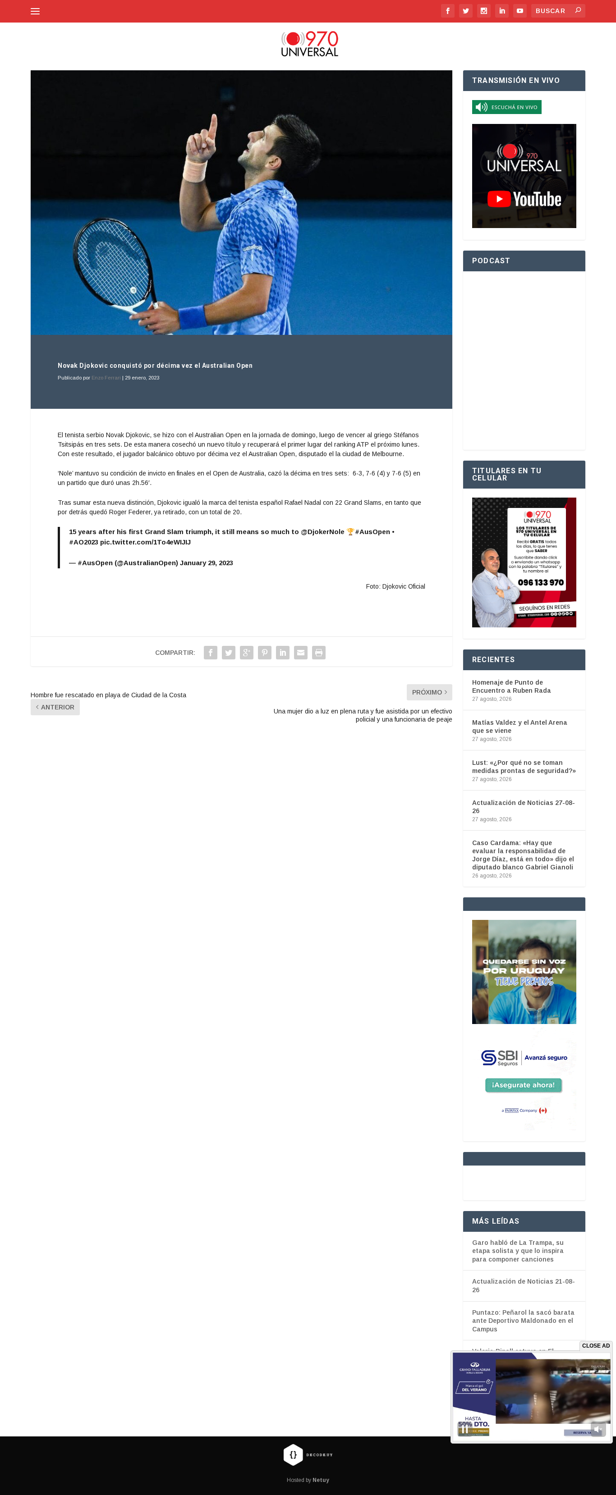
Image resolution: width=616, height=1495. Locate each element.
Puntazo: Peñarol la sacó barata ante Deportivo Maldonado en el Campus (523, 1321)
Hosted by (308, 1480)
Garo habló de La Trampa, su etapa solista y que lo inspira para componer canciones (518, 1251)
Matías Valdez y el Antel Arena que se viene (519, 726)
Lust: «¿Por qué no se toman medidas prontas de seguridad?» (524, 766)
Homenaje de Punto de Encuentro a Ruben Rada (511, 686)
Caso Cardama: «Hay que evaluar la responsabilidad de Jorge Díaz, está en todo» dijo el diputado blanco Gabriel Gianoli (523, 855)
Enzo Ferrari (106, 377)
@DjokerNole (323, 531)
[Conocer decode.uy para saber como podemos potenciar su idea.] (307, 1454)
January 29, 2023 (206, 563)
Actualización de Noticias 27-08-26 (523, 806)
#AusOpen (372, 531)
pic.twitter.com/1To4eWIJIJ (145, 542)
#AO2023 (83, 542)
